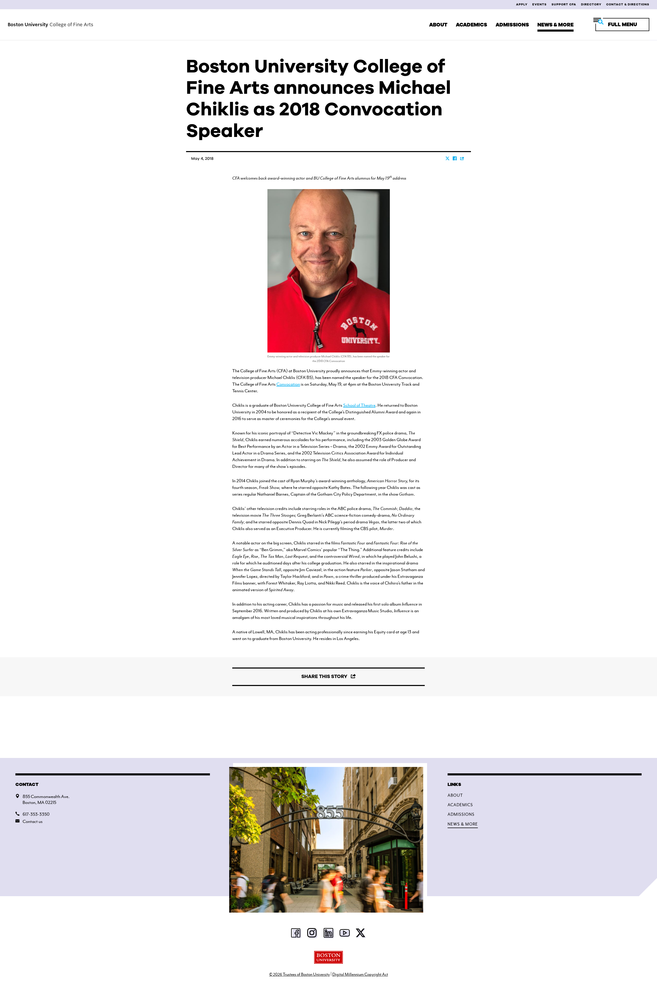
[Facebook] (296, 934)
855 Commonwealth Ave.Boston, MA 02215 (46, 799)
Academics (471, 24)
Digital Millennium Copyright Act (360, 974)
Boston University (328, 957)
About (438, 24)
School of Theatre (359, 405)
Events (539, 4)
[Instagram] (312, 934)
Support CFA (564, 4)
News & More (555, 24)
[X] (361, 934)
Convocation (288, 384)
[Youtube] (345, 934)
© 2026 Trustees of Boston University (299, 974)
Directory (591, 4)
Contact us (33, 821)
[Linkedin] (328, 934)
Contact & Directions (627, 4)
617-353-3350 (36, 814)
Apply (521, 4)
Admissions (512, 24)
